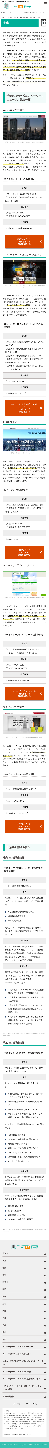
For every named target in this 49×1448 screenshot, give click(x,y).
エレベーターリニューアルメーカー (17, 1347)
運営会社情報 (8, 1397)
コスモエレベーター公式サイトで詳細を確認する (24, 241)
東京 (4, 1275)
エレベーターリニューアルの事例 (16, 1372)
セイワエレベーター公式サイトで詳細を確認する (24, 826)
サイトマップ (32, 1404)
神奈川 (5, 1282)
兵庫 (4, 1318)
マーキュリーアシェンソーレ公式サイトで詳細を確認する (24, 693)
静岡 (4, 1289)
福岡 (4, 1339)
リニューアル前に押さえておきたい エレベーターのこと (22, 1362)
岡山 (4, 1332)
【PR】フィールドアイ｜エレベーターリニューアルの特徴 (22, 1387)
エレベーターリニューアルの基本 (16, 1354)
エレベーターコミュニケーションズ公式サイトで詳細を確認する (24, 408)
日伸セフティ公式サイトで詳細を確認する (24, 552)
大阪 (4, 1311)
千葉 (4, 1268)
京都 (4, 1304)
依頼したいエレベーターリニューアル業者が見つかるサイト (16, 1)
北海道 (5, 1253)
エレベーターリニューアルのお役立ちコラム (21, 1379)
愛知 (4, 1296)
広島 (4, 1325)
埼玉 (4, 1261)
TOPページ (16, 1404)
